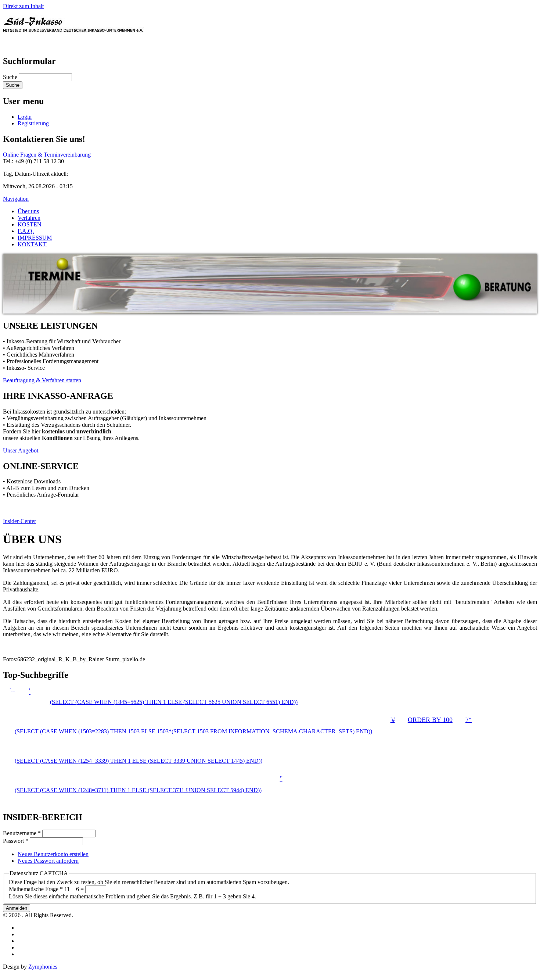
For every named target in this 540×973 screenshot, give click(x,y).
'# (392, 719)
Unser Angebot (20, 450)
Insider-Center (19, 521)
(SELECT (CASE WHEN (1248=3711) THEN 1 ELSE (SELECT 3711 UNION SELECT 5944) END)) (138, 790)
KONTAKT (32, 244)
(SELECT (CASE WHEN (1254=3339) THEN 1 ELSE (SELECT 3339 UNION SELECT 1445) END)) (138, 761)
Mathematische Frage (36, 889)
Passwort (15, 841)
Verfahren (29, 218)
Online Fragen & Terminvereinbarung (47, 154)
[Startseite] (73, 45)
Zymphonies (42, 966)
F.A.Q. (26, 231)
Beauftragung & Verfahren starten (42, 380)
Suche (11, 77)
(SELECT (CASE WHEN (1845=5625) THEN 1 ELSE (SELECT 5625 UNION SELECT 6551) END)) (174, 702)
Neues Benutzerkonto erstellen (53, 854)
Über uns (28, 211)
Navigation (16, 199)
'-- (12, 690)
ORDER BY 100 (430, 719)
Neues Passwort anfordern (48, 861)
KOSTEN (30, 224)
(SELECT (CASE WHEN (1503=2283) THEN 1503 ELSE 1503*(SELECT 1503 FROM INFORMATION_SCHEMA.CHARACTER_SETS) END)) (193, 731)
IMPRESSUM (35, 238)
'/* (468, 719)
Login (25, 117)
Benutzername (22, 833)
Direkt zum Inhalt (23, 6)
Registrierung (33, 123)
